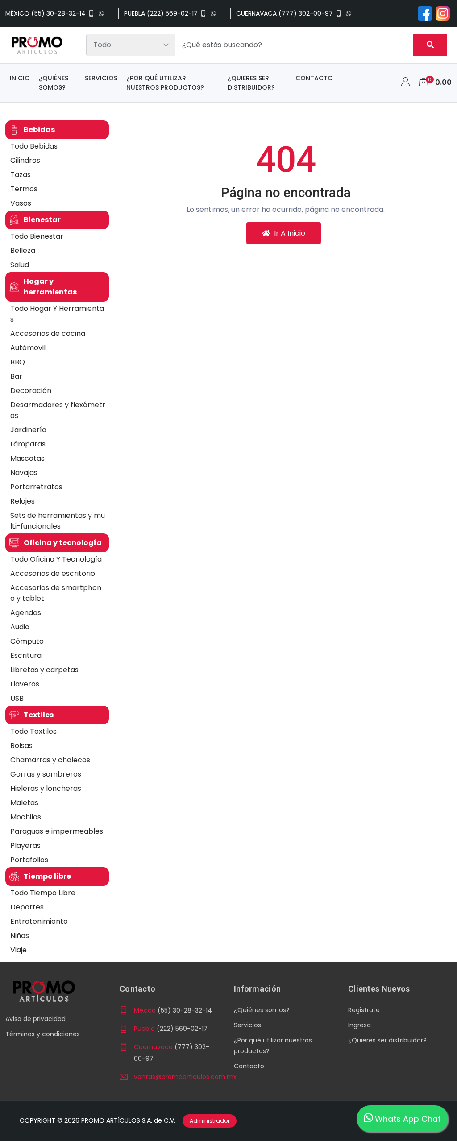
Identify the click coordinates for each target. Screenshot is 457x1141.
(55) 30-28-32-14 (185, 1010)
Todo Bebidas (34, 146)
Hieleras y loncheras (45, 788)
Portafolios (29, 860)
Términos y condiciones (42, 1033)
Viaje (18, 950)
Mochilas (25, 817)
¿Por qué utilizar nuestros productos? (165, 83)
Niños (19, 935)
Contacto (314, 78)
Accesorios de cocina (47, 333)
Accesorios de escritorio (52, 573)
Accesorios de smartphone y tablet (55, 593)
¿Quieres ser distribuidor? (251, 83)
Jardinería (28, 430)
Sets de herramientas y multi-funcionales (57, 520)
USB (17, 698)
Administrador (209, 1120)
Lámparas (28, 444)
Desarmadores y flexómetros (57, 410)
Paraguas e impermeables (56, 831)
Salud (19, 265)
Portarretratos (36, 487)
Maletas (24, 803)
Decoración (30, 390)
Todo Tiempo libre (42, 893)
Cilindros (25, 160)
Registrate (364, 1009)
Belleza (22, 250)
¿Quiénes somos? (53, 83)
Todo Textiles (33, 731)
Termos (23, 189)
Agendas (25, 613)
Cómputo (27, 641)
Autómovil (28, 348)
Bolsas (21, 745)
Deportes (27, 907)
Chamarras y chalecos (50, 760)
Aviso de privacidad (35, 1018)
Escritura (26, 655)
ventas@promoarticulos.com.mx (174, 1076)
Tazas (20, 174)
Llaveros (24, 684)
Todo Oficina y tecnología (56, 559)
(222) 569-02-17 (182, 1028)
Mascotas (27, 458)
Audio (19, 627)
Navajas (23, 472)
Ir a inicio (288, 233)
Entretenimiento (39, 921)
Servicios (101, 78)
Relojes (22, 501)
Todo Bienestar (36, 236)
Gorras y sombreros (45, 774)
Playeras (25, 845)
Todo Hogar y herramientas (57, 313)
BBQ (17, 362)
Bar (16, 376)
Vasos (20, 203)
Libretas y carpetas (44, 670)
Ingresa (359, 1025)
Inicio (20, 78)
